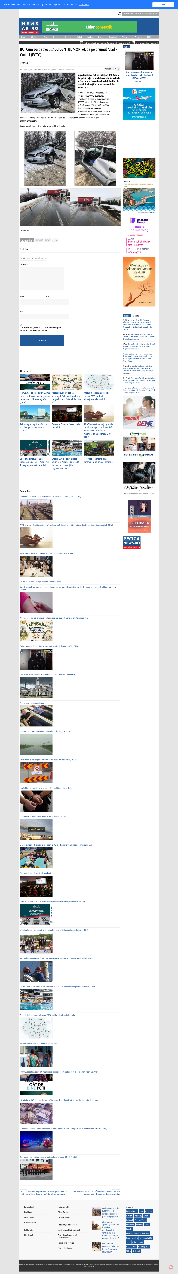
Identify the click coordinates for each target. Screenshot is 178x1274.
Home (23, 37)
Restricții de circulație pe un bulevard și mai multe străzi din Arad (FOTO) (48, 759)
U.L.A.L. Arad (137, 37)
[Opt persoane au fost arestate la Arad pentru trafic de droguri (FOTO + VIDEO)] (36, 659)
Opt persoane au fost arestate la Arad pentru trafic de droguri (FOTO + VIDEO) (49, 646)
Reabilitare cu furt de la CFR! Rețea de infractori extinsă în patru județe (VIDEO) (63, 43)
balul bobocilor (132, 1211)
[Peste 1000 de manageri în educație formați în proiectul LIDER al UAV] (36, 566)
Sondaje (90, 37)
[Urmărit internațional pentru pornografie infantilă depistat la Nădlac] (36, 801)
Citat (141, 1211)
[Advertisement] (67, 360)
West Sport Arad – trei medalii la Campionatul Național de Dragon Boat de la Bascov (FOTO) (54, 930)
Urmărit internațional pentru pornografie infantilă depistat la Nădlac (46, 788)
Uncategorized (143, 1246)
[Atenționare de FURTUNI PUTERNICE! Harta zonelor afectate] (36, 829)
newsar (55, 240)
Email (47, 296)
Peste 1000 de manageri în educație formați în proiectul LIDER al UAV (46, 553)
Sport (46, 37)
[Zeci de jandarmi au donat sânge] (36, 715)
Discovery (138, 1215)
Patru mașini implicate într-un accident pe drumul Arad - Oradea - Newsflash (137, 355)
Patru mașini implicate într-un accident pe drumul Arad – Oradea (33, 427)
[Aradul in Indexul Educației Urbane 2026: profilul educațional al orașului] (36, 1028)
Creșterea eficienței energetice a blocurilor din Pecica (40, 581)
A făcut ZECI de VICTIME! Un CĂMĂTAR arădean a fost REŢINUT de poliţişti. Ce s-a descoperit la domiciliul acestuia (95, 1192)
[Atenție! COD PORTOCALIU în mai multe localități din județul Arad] (36, 744)
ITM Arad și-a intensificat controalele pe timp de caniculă (98, 460)
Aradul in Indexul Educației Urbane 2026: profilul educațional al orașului (96, 396)
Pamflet (129, 1229)
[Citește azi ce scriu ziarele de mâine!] (30, 32)
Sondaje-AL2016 (146, 1238)
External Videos (140, 1220)
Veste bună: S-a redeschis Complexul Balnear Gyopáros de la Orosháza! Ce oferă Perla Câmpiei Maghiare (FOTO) (139, 380)
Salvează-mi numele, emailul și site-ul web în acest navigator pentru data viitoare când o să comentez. (40, 328)
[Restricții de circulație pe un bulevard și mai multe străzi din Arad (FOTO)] (36, 772)
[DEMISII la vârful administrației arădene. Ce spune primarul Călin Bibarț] (36, 687)
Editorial (129, 1220)
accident (39, 240)
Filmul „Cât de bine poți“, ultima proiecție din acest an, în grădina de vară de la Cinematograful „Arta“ (59, 1071)
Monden (139, 1224)
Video (124, 37)
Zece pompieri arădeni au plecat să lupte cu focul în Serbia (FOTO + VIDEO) (48, 1157)
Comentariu (24, 264)
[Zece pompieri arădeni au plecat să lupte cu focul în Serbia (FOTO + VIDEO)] (36, 1169)
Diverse (101, 37)
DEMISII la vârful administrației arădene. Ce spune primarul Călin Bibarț (47, 674)
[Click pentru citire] (37, 42)
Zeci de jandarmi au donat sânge (32, 703)
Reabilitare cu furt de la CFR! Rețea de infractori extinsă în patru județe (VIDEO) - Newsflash (137, 322)
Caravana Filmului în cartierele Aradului (35, 873)
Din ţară (56, 37)
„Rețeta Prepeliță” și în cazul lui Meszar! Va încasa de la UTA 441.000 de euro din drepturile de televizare (59, 1100)
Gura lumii (113, 37)
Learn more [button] (84, 5)
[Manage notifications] (171, 1267)
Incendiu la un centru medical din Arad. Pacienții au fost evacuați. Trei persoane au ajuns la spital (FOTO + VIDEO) (63, 1128)
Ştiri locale (35, 37)
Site (21, 311)
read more (138, 81)
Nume (22, 296)
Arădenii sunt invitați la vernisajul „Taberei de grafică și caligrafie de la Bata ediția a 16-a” (54, 618)
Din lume (68, 37)
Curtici (47, 240)
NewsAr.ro (91, 1267)
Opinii (79, 37)
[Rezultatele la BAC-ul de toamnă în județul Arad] (36, 1056)
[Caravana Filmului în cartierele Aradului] (36, 886)
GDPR (149, 37)
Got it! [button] (163, 5)
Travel (141, 1242)
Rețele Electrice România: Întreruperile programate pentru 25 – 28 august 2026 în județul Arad (56, 958)
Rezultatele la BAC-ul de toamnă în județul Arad (38, 1043)
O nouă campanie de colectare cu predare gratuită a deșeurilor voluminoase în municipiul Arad (56, 844)
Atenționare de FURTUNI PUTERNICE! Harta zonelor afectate (43, 816)
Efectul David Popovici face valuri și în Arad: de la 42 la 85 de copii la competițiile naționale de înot (65, 463)
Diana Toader (69, 69)
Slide (42, 69)
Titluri (54, 69)
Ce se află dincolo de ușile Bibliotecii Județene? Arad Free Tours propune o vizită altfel (34, 462)
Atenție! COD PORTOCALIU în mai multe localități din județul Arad (45, 731)
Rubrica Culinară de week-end (137, 1233)
